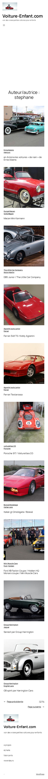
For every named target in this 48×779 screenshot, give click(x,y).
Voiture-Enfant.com (22, 16)
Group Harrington (11, 624)
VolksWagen (9, 214)
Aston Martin (9, 272)
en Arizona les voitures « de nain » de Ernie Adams (23, 158)
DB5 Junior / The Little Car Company (22, 277)
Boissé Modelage (11, 505)
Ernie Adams (9, 150)
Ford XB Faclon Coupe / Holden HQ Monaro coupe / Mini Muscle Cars (21, 572)
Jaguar (6, 627)
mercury (7, 152)
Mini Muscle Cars (11, 563)
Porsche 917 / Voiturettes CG (18, 453)
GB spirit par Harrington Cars (18, 690)
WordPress (40, 774)
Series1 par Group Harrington (19, 632)
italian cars (8, 507)
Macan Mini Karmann (14, 218)
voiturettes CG (10, 446)
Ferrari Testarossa (13, 394)
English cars (9, 686)
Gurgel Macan (9, 211)
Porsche (7, 448)
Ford (5, 566)
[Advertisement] (24, 62)
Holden (11, 566)
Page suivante (36, 706)
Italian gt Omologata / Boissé (18, 512)
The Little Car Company (13, 270)
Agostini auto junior (12, 328)
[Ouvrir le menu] (3, 25)
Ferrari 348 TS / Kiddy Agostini (19, 336)
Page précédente (13, 701)
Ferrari (6, 331)
